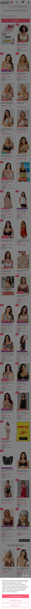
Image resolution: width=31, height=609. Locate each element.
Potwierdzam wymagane (15, 600)
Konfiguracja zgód (15, 605)
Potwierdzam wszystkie (15, 596)
